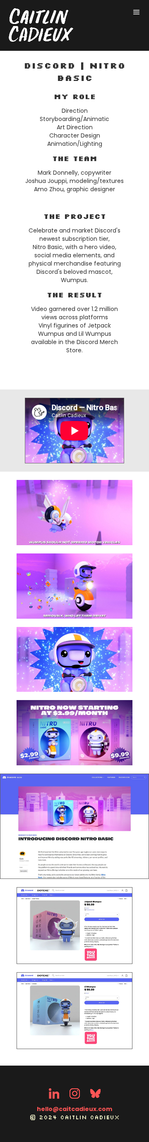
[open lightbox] (74, 512)
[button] (136, 12)
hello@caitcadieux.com (74, 1109)
